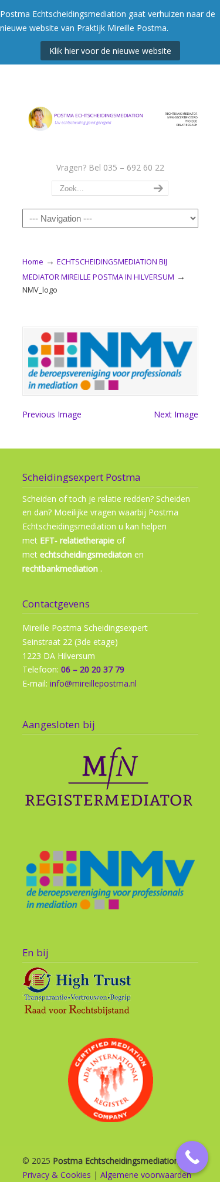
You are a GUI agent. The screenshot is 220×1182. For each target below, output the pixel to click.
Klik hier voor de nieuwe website (110, 50)
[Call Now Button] (192, 1157)
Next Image (176, 414)
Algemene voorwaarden (145, 1174)
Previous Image (52, 414)
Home (32, 262)
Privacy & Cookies (56, 1174)
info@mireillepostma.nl (93, 683)
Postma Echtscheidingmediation (110, 112)
